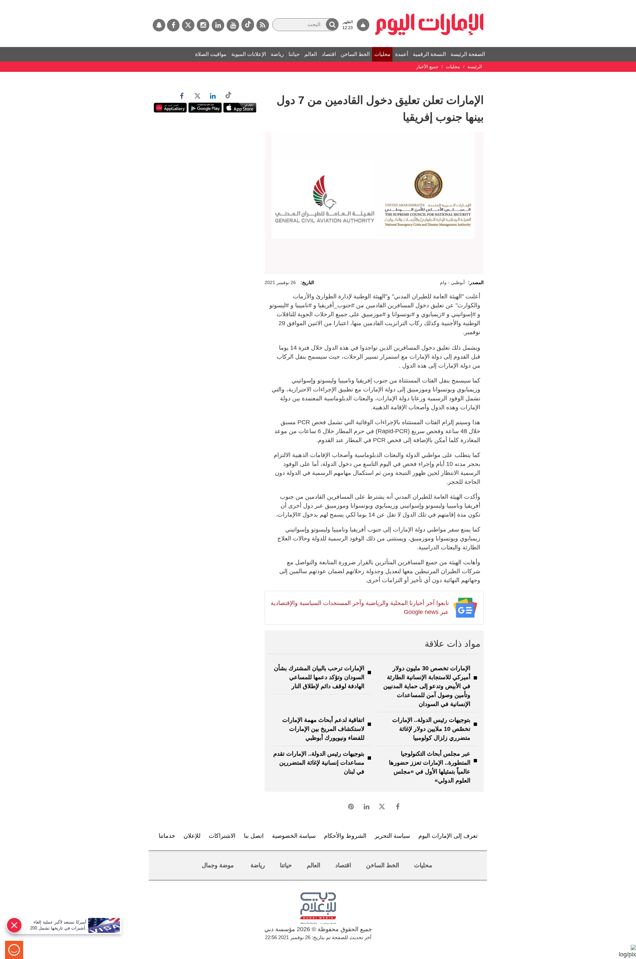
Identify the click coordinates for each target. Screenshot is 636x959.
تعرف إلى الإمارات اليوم (448, 836)
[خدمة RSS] (262, 25)
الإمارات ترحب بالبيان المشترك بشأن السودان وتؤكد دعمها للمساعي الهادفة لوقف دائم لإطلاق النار (319, 677)
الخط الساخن (355, 54)
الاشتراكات (222, 836)
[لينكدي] (218, 25)
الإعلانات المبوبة (248, 54)
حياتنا (294, 54)
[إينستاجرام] (203, 25)
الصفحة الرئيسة (467, 54)
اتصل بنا (254, 836)
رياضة (277, 54)
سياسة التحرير (392, 836)
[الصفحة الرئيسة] (429, 3)
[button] (332, 24)
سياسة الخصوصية (294, 836)
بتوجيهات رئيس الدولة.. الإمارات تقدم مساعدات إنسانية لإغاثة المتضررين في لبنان (318, 762)
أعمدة (401, 54)
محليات (382, 54)
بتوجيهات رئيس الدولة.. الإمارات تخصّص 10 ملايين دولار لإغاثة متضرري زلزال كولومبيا (431, 729)
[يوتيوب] (233, 25)
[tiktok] (247, 24)
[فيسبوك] (173, 25)
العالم (310, 54)
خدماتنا (167, 836)
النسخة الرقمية (429, 54)
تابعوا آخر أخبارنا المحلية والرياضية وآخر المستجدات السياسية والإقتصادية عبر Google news (360, 607)
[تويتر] (188, 25)
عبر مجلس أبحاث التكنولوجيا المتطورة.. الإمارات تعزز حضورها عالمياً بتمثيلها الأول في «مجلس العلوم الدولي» (429, 767)
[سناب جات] (159, 25)
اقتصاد (329, 54)
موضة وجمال (218, 865)
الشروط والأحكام (345, 836)
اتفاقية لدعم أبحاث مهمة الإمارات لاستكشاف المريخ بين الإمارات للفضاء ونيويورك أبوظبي (323, 729)
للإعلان (192, 836)
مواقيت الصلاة (211, 54)
